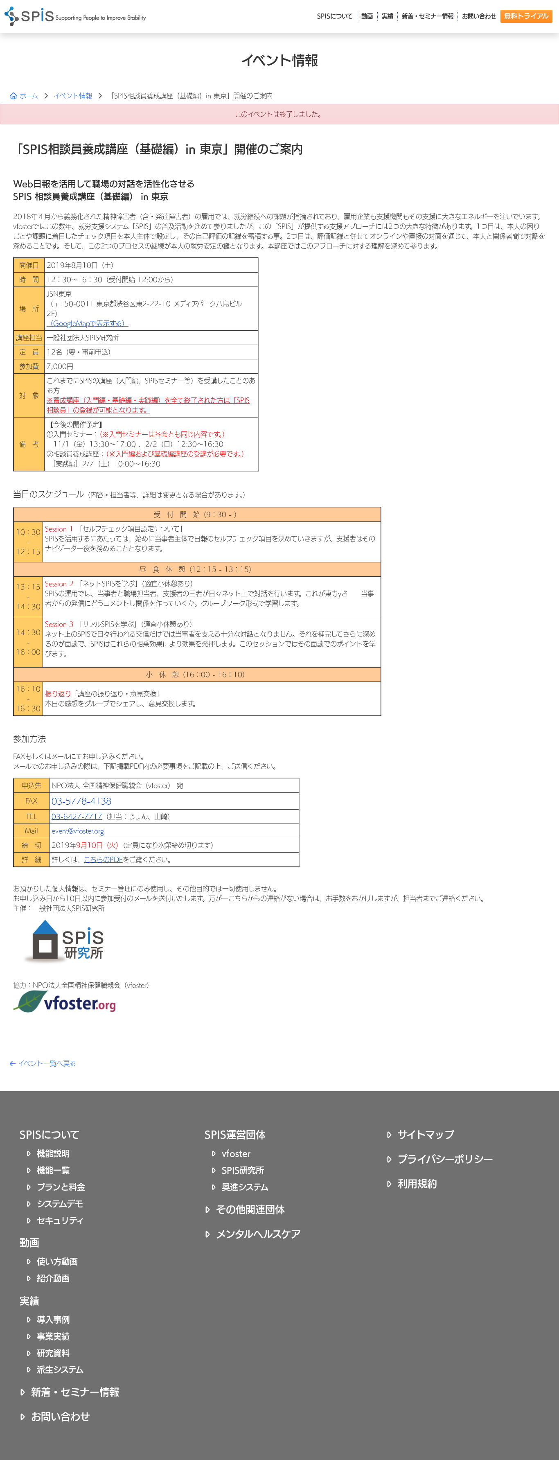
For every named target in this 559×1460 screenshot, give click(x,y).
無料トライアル (526, 16)
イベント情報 (73, 96)
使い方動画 (57, 1261)
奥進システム (245, 1187)
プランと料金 (61, 1187)
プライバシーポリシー (445, 1159)
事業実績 (53, 1336)
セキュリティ (60, 1220)
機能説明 (53, 1153)
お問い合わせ (60, 1417)
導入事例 (53, 1320)
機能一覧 (53, 1170)
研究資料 (53, 1353)
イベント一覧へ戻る (46, 1063)
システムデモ (60, 1204)
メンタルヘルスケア (258, 1234)
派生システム (60, 1369)
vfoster (236, 1153)
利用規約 (417, 1184)
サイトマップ (426, 1135)
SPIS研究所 (243, 1170)
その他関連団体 (250, 1209)
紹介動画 (53, 1278)
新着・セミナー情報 (75, 1392)
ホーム (27, 96)
